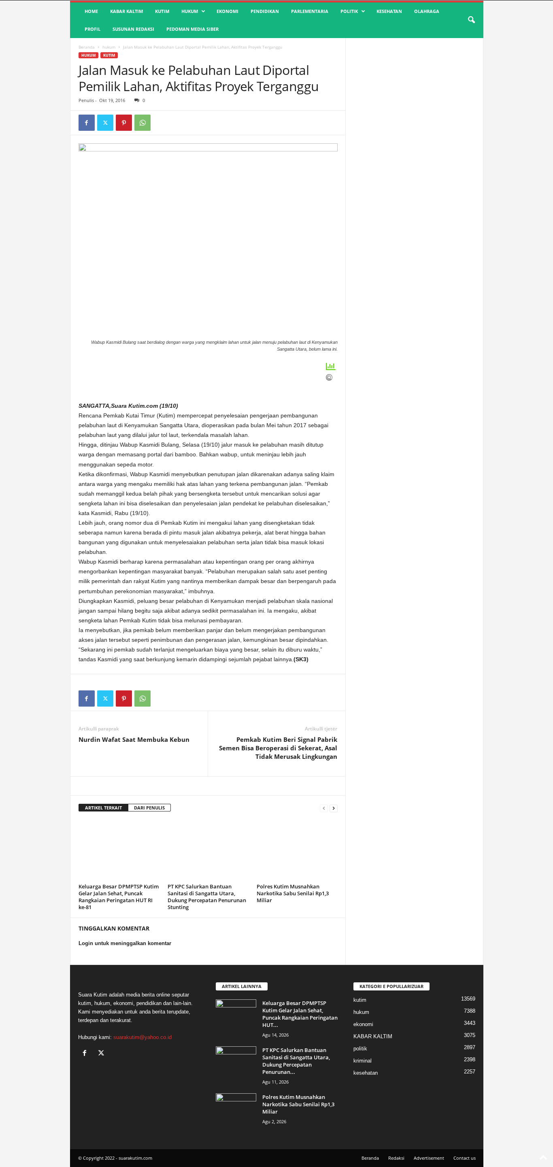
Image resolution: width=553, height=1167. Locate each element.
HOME (91, 11)
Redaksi (396, 1158)
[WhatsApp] (142, 123)
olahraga (426, 11)
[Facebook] (87, 123)
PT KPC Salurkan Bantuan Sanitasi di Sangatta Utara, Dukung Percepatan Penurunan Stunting (207, 897)
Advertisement (429, 1158)
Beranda (87, 47)
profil (92, 29)
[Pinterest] (124, 123)
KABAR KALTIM (126, 11)
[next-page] (334, 808)
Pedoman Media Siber (192, 29)
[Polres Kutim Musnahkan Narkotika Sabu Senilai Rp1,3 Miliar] (297, 850)
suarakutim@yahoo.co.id (142, 1037)
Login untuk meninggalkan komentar (125, 943)
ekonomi (227, 11)
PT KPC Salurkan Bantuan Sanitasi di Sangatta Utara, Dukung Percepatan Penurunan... (296, 1060)
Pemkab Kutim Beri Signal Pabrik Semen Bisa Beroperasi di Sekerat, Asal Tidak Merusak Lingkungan (278, 747)
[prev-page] (324, 808)
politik (349, 11)
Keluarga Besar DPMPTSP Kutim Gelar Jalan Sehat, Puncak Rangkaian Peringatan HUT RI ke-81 (119, 897)
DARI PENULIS (149, 808)
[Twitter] (105, 123)
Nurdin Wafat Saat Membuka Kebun (134, 739)
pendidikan (265, 11)
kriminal (362, 1061)
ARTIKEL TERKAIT (103, 808)
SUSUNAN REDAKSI (133, 29)
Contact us (464, 1158)
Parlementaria (309, 11)
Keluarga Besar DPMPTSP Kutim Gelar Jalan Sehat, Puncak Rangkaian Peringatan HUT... (300, 1014)
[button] (471, 20)
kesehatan (389, 11)
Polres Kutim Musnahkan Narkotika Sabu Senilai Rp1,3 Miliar (293, 893)
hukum (189, 11)
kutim (162, 11)
